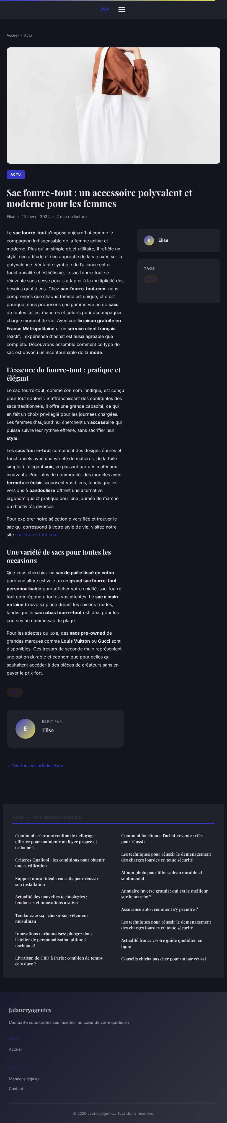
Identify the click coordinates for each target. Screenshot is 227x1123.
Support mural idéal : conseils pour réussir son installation (57, 881)
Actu (28, 35)
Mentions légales (24, 1078)
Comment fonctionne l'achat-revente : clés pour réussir (162, 838)
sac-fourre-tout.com (36, 534)
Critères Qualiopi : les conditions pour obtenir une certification (60, 862)
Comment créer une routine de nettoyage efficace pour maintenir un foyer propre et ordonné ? (56, 841)
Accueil (13, 35)
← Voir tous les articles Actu (35, 765)
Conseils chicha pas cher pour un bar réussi (163, 959)
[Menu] (121, 9)
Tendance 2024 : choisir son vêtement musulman (51, 918)
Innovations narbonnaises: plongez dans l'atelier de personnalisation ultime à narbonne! (53, 939)
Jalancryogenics (30, 1010)
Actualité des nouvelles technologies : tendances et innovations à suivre (51, 899)
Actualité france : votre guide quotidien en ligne (161, 943)
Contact (16, 1088)
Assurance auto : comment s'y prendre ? (159, 909)
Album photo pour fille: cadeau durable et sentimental (161, 875)
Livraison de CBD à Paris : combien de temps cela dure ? (59, 960)
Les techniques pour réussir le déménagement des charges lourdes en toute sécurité (166, 857)
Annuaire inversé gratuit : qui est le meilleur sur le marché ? (164, 893)
